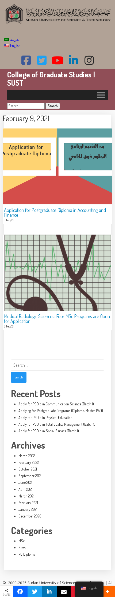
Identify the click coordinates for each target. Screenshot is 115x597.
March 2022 (26, 455)
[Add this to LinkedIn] (49, 591)
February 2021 (28, 502)
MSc (21, 541)
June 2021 (25, 482)
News (22, 547)
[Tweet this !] (35, 591)
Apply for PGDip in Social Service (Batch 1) (48, 431)
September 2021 (29, 475)
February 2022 (28, 462)
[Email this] (64, 591)
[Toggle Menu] (101, 94)
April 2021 (25, 489)
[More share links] (107, 591)
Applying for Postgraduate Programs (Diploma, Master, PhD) (60, 410)
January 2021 (27, 509)
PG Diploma (26, 554)
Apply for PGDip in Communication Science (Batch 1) (56, 404)
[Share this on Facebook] (20, 591)
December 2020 (29, 516)
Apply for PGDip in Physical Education (45, 417)
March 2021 (26, 496)
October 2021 (27, 469)
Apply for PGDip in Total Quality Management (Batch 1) (56, 424)
